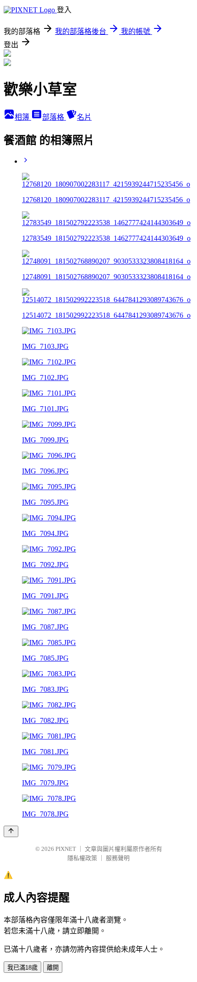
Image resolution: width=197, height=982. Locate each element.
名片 (84, 117)
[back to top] (11, 831)
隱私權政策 (82, 858)
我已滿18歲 (22, 967)
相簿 (23, 117)
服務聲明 (118, 858)
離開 (53, 967)
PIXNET (65, 848)
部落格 (54, 117)
